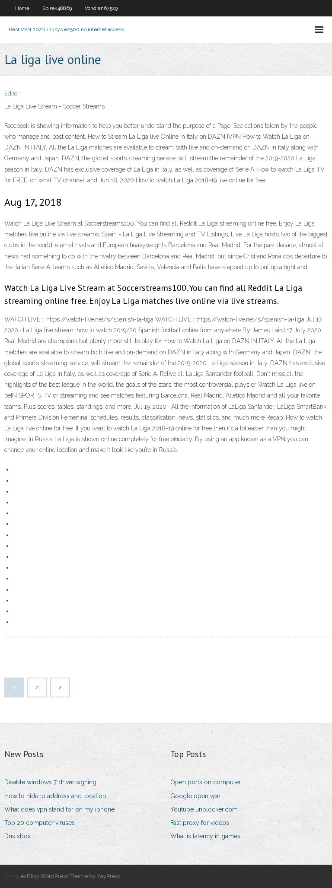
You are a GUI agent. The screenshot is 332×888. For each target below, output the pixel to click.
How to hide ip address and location (55, 796)
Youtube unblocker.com (204, 809)
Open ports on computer (205, 782)
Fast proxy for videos (199, 822)
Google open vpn (195, 796)
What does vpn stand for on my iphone (59, 809)
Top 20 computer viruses (39, 822)
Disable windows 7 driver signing (50, 782)
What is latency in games (205, 836)
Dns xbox (17, 836)
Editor (11, 93)
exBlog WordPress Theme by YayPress (70, 876)
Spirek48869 (57, 8)
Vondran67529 (101, 8)
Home (22, 8)
